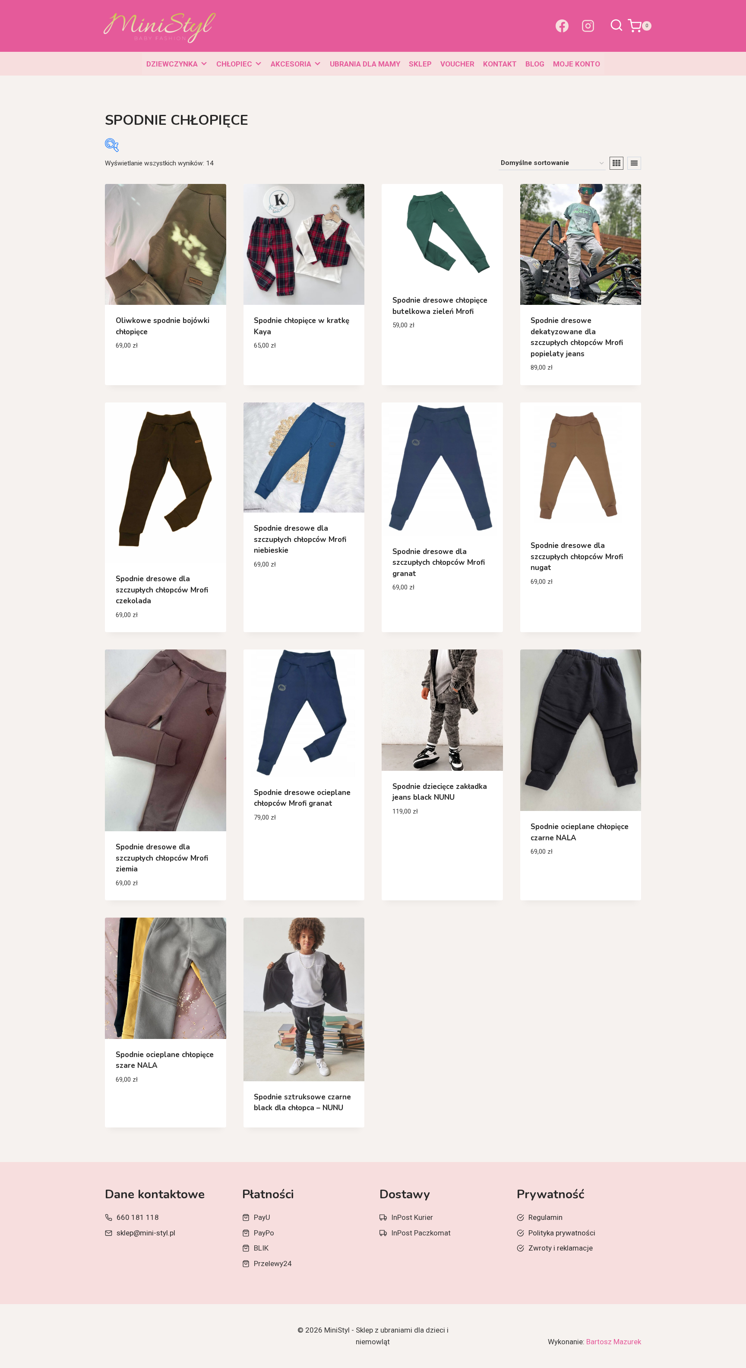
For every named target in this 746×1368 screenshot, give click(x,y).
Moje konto (576, 64)
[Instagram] (588, 26)
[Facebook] (562, 26)
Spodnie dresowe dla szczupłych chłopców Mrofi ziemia (162, 858)
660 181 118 (138, 1217)
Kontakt (500, 64)
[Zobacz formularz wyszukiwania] (616, 26)
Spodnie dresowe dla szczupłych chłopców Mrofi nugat (577, 557)
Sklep (420, 64)
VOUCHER (457, 64)
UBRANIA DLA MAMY (365, 64)
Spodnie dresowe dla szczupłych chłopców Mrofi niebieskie (300, 539)
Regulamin (545, 1217)
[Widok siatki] (616, 163)
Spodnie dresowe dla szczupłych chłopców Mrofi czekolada (162, 590)
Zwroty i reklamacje (560, 1248)
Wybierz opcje (140, 371)
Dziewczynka (172, 64)
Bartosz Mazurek (613, 1341)
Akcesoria (291, 64)
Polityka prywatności (561, 1233)
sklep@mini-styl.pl (146, 1233)
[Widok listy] (634, 163)
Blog (534, 64)
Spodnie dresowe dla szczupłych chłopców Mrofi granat (438, 563)
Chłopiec (234, 64)
